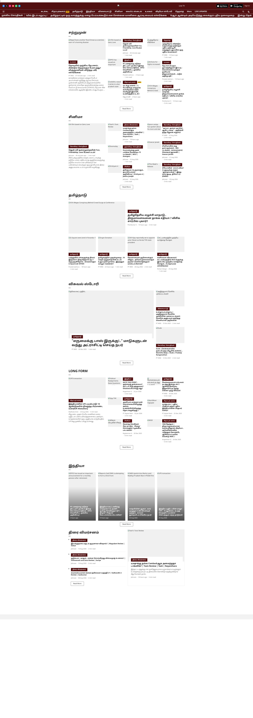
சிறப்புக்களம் (58, 11)
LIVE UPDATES (201, 11)
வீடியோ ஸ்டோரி (163, 11)
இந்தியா (90, 11)
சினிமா (119, 11)
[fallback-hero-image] (87, 49)
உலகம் (148, 11)
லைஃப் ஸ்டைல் (134, 11)
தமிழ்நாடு (77, 11)
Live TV (182, 6)
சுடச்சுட (44, 11)
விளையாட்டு (105, 11)
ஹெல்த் (179, 11)
